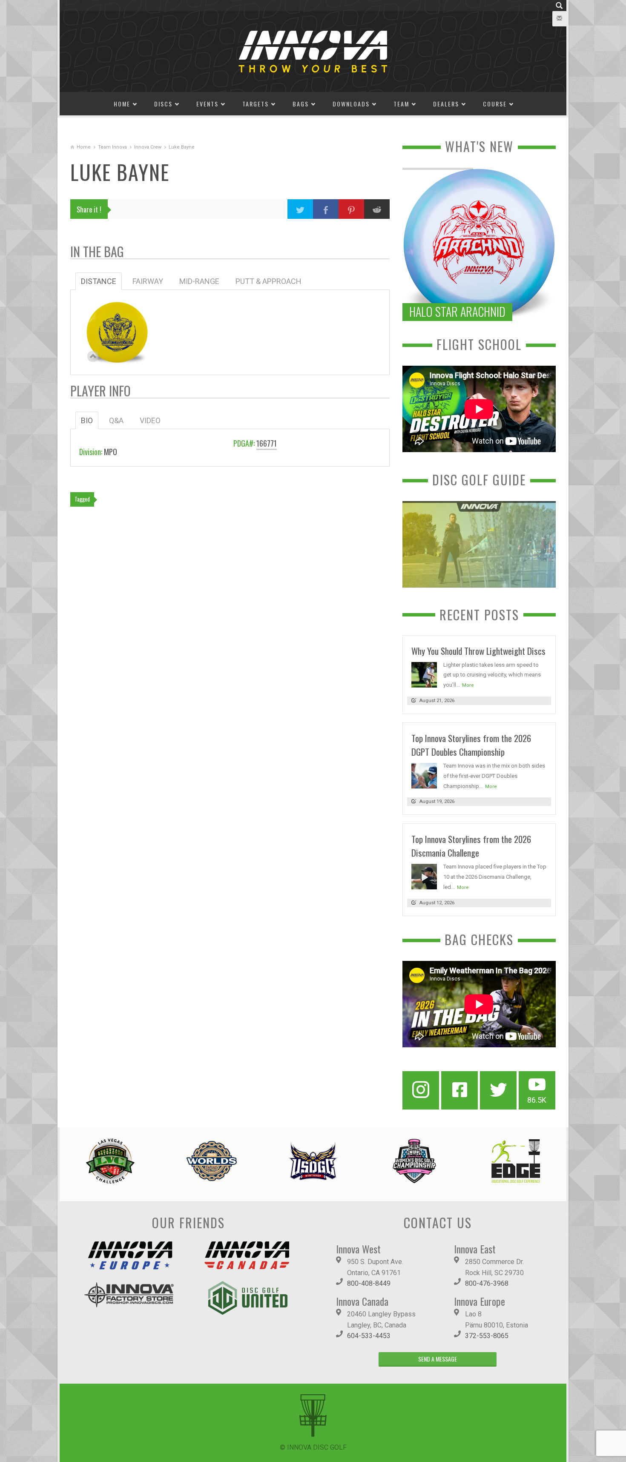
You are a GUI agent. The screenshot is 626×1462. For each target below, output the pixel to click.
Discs (163, 103)
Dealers (446, 103)
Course (495, 103)
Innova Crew (147, 147)
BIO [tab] (87, 420)
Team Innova (112, 147)
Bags (301, 103)
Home (122, 103)
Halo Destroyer (117, 328)
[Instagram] (420, 1090)
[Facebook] (459, 1090)
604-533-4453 (369, 1336)
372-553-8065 (486, 1336)
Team (401, 103)
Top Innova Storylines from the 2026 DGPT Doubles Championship (471, 744)
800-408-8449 (369, 1283)
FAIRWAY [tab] (147, 281)
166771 (266, 443)
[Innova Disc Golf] (313, 51)
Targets (255, 103)
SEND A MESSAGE (437, 1358)
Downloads (351, 103)
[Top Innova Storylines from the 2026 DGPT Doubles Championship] (424, 775)
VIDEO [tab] (150, 420)
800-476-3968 (486, 1283)
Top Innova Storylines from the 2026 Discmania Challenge (471, 845)
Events (207, 103)
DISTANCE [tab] (98, 281)
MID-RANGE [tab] (199, 281)
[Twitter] (498, 1090)
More (468, 685)
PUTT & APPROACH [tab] (268, 281)
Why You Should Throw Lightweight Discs (478, 650)
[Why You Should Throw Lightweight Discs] (424, 674)
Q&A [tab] (116, 420)
